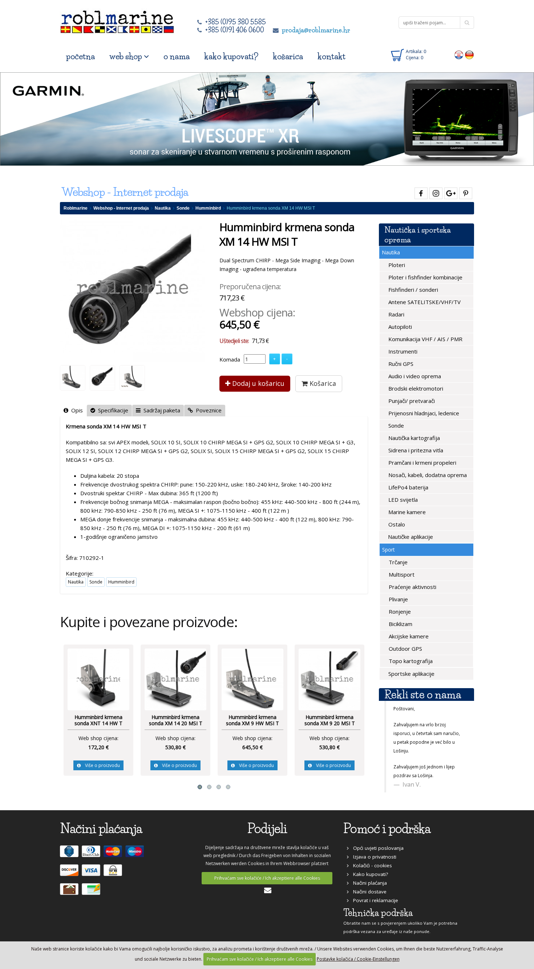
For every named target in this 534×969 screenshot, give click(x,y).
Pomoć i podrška (386, 828)
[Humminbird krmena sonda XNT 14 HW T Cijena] (98, 678)
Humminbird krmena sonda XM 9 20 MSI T (329, 720)
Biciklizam (399, 623)
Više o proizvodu (100, 765)
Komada (229, 359)
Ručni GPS (400, 363)
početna (80, 56)
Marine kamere (406, 512)
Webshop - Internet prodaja (121, 208)
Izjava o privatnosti (372, 856)
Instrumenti (402, 351)
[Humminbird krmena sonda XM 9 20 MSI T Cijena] (329, 678)
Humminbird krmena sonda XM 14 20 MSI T (175, 720)
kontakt (331, 56)
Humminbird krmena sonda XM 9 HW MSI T (252, 720)
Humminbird (208, 208)
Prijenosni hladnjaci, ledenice (423, 413)
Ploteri (396, 265)
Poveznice (207, 410)
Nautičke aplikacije (410, 536)
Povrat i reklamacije (373, 900)
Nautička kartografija (413, 437)
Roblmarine (76, 208)
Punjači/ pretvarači (411, 400)
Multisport (400, 574)
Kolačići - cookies (370, 865)
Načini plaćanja (368, 883)
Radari (395, 314)
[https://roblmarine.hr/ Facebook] (420, 192)
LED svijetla (402, 499)
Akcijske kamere (408, 636)
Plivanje (397, 599)
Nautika (163, 208)
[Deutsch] (469, 54)
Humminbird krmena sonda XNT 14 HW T (98, 720)
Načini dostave (368, 891)
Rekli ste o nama (422, 694)
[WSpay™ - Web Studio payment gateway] (114, 873)
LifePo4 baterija (407, 487)
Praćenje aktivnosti (411, 586)
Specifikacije (111, 410)
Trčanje (397, 562)
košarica (288, 56)
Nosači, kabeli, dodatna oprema (427, 475)
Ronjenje (399, 611)
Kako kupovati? (368, 874)
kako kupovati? (231, 56)
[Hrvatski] (459, 54)
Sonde (183, 208)
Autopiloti (399, 326)
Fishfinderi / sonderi (412, 289)
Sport (388, 549)
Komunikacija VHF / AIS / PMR (424, 339)
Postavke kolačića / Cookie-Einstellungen (358, 959)
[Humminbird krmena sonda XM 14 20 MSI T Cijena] (175, 678)
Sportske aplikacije (410, 673)
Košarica (322, 383)
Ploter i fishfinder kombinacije (424, 277)
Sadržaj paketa (160, 410)
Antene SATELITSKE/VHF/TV (424, 302)
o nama (176, 56)
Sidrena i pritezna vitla (415, 450)
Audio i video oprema (414, 376)
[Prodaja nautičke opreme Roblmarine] (117, 20)
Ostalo (396, 524)
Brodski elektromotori (415, 388)
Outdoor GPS (404, 648)
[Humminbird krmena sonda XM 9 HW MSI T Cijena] (252, 678)
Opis (75, 410)
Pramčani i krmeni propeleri (421, 462)
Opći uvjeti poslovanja (376, 848)
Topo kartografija (410, 661)
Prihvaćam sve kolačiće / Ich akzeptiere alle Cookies (267, 878)
